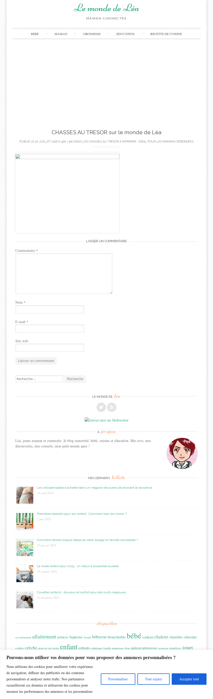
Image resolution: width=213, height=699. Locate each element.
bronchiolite (117, 636)
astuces (63, 636)
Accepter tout (189, 678)
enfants (84, 647)
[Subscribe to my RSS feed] (111, 407)
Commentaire (26, 250)
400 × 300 (67, 141)
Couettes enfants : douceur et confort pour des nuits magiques (81, 592)
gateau (136, 647)
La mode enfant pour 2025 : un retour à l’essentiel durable (78, 566)
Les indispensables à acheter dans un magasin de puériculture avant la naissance (94, 487)
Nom (20, 302)
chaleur (161, 636)
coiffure (19, 648)
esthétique (96, 648)
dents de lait (45, 648)
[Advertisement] (106, 89)
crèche (31, 647)
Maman (61, 34)
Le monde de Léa (106, 8)
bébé (134, 635)
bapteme (76, 636)
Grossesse (92, 34)
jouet (187, 647)
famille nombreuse (113, 648)
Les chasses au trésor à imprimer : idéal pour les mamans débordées (138, 141)
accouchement (23, 637)
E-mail (21, 321)
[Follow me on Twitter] (101, 407)
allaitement (44, 636)
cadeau (147, 636)
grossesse (149, 647)
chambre (176, 636)
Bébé (35, 34)
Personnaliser (118, 678)
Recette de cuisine (166, 34)
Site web (21, 340)
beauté (87, 637)
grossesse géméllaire (169, 648)
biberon (99, 636)
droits (56, 648)
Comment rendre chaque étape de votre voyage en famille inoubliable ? (87, 540)
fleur (127, 648)
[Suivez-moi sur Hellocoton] (106, 420)
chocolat (190, 636)
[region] (106, 674)
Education (125, 34)
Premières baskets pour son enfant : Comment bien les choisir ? (82, 514)
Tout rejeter (153, 678)
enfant (69, 646)
